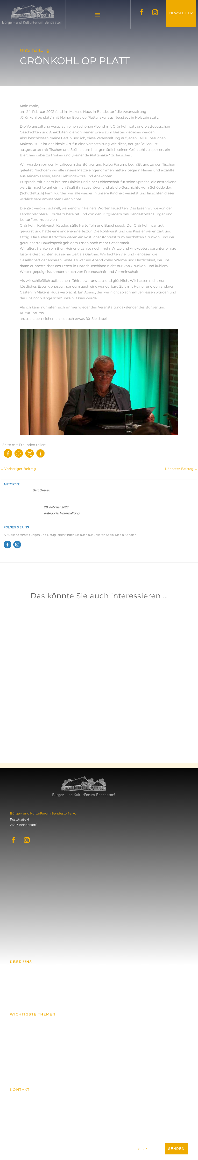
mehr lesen (64, 637)
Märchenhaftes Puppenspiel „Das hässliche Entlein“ (99, 718)
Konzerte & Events (24, 1022)
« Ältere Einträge (65, 753)
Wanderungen (21, 1039)
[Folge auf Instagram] (155, 12)
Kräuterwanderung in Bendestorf (84, 670)
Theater (71, 725)
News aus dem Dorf (25, 1048)
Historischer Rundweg (27, 1057)
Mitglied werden (29, 1071)
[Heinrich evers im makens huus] (99, 433)
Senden (176, 1149)
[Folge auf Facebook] (141, 12)
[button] (8, 453)
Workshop (72, 629)
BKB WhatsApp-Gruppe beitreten (47, 1000)
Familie (60, 629)
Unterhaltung (69, 513)
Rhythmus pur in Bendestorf (80, 622)
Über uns (17, 1031)
